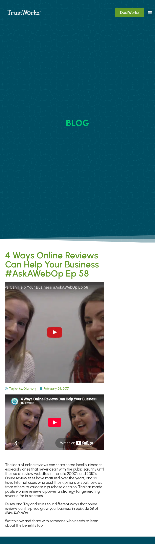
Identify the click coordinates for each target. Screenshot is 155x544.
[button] (149, 12)
